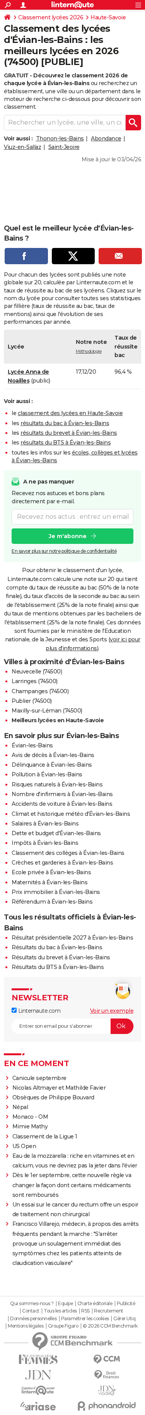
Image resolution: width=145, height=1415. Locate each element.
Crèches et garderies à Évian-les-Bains (62, 862)
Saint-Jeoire (64, 147)
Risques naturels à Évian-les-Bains (57, 784)
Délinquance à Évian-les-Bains (52, 764)
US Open (24, 1146)
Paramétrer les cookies (85, 1318)
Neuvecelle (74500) (37, 671)
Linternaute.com (38, 1010)
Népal (20, 1107)
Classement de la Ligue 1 (44, 1136)
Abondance (106, 138)
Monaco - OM (30, 1116)
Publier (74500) (32, 700)
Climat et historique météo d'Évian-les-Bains (71, 813)
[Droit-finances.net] (107, 1375)
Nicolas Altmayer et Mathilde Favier (59, 1087)
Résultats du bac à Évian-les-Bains (57, 947)
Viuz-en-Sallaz (22, 147)
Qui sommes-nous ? (32, 1303)
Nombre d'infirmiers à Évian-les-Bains (62, 794)
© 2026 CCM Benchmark (110, 1326)
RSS (85, 1311)
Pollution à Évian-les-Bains (47, 774)
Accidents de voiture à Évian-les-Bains (62, 803)
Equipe (65, 1303)
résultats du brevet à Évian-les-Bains (68, 432)
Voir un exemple (112, 1010)
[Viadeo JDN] (107, 1390)
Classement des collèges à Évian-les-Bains (68, 852)
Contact (30, 1311)
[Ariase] (38, 1406)
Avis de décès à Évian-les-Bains (53, 755)
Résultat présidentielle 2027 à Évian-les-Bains (72, 937)
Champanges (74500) (40, 691)
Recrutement (108, 1311)
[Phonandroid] (107, 1406)
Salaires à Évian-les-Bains (45, 823)
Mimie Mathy (30, 1126)
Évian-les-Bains (32, 745)
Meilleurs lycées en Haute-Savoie (58, 720)
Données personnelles (33, 1318)
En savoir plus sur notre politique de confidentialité (64, 551)
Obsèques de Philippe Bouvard (53, 1097)
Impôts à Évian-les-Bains (45, 842)
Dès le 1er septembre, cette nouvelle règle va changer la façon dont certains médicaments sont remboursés (71, 1185)
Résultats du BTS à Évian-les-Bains (58, 967)
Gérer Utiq (124, 1318)
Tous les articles (60, 1311)
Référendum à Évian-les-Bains (52, 901)
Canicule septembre (39, 1078)
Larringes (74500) (35, 681)
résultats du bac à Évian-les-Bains (64, 423)
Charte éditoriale (95, 1303)
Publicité (126, 1303)
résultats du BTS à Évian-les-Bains (65, 442)
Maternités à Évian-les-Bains (49, 882)
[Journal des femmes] (38, 1359)
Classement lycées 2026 (50, 17)
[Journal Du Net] (38, 1375)
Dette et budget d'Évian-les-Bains (56, 833)
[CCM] (107, 1359)
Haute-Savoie (108, 17)
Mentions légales (25, 1326)
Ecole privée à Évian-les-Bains (51, 872)
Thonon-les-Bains (60, 138)
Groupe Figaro (63, 1326)
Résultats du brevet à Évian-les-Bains (61, 957)
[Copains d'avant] (38, 1390)
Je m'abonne (68, 536)
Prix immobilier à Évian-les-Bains (56, 892)
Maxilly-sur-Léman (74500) (47, 710)
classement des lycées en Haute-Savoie (70, 413)
